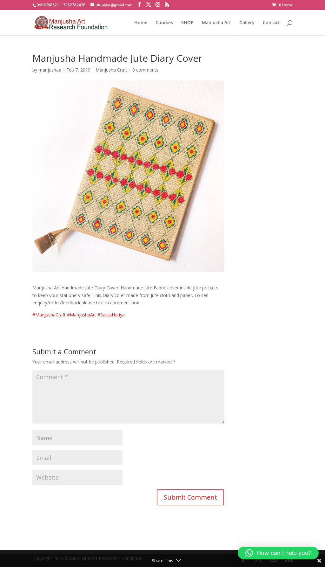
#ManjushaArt (81, 315)
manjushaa (49, 70)
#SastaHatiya (111, 315)
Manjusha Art (216, 22)
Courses (164, 22)
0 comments (145, 70)
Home (140, 22)
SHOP (187, 22)
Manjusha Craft (111, 70)
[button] (278, 553)
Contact (271, 22)
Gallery (247, 22)
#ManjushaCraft (49, 315)
